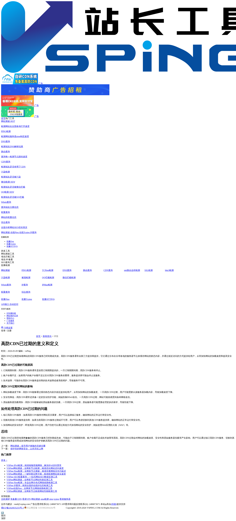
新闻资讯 (47, 336)
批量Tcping (11, 244)
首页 (38, 336)
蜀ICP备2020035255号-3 (12, 508)
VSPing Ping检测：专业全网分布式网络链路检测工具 (32, 482)
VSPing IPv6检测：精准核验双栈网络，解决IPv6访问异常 (34, 465)
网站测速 (35, 499)
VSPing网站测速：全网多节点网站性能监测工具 (30, 480)
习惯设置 (8, 328)
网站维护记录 (12, 316)
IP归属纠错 (11, 313)
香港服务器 (65, 499)
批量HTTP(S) (12, 246)
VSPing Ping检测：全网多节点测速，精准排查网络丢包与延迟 (36, 471)
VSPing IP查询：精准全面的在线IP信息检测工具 (30, 485)
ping (51, 499)
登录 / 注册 (6, 330)
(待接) (114, 504)
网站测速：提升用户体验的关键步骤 (27, 446)
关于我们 (10, 323)
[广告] (118, 89)
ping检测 (45, 499)
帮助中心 (10, 318)
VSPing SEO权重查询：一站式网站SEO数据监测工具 (32, 477)
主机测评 (5, 499)
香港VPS (26, 499)
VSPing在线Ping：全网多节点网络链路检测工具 (29, 488)
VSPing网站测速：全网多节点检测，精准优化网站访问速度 (35, 468)
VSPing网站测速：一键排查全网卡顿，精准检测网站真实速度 (36, 474)
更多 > (4, 460)
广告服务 (10, 321)
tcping (56, 499)
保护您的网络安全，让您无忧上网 (26, 449)
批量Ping (10, 241)
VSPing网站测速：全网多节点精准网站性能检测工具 (32, 491)
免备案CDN (16, 499)
